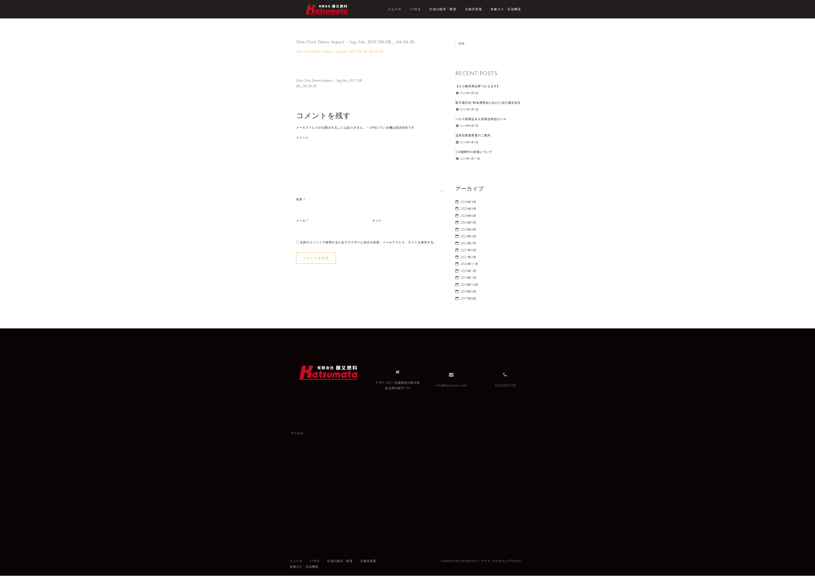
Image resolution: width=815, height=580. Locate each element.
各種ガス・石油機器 (505, 9)
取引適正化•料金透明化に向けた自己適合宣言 (488, 103)
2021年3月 (468, 257)
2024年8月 (468, 216)
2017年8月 (468, 298)
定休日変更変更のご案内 (472, 135)
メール (302, 221)
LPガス (415, 9)
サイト (377, 221)
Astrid (497, 561)
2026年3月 (468, 202)
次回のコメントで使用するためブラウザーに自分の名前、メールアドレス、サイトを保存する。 (368, 242)
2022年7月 (468, 243)
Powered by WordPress (459, 561)
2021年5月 (468, 250)
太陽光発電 (473, 9)
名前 (300, 199)
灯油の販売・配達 (443, 9)
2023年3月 (468, 236)
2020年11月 (469, 264)
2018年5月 (468, 291)
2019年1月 (468, 278)
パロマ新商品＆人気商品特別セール (480, 119)
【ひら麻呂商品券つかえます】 (477, 86)
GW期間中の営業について (473, 152)
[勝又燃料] (328, 372)
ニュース (395, 9)
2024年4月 (468, 229)
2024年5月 (468, 222)
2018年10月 (469, 285)
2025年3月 (468, 209)
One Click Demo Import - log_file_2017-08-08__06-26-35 (340, 51)
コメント (302, 137)
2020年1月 (468, 271)
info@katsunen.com (451, 385)
